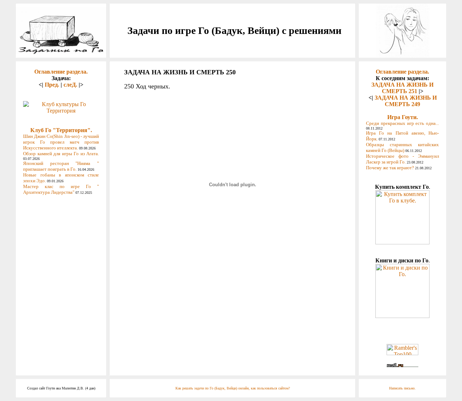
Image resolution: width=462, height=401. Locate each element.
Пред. (52, 85)
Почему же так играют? (390, 167)
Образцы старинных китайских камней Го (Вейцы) (402, 147)
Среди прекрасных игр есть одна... (402, 123)
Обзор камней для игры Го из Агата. (61, 153)
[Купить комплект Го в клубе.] (402, 242)
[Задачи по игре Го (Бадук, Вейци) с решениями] (61, 52)
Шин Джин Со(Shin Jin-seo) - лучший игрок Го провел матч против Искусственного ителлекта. (61, 142)
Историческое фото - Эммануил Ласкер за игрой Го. (402, 159)
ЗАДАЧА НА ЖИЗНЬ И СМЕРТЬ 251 (402, 88)
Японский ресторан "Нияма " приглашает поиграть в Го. (61, 166)
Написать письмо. (402, 388)
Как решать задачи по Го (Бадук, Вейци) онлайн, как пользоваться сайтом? (232, 388)
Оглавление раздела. (61, 72)
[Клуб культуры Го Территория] (61, 106)
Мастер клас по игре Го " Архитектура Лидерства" (61, 189)
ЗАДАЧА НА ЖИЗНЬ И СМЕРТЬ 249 (406, 101)
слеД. (70, 85)
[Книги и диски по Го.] (402, 316)
